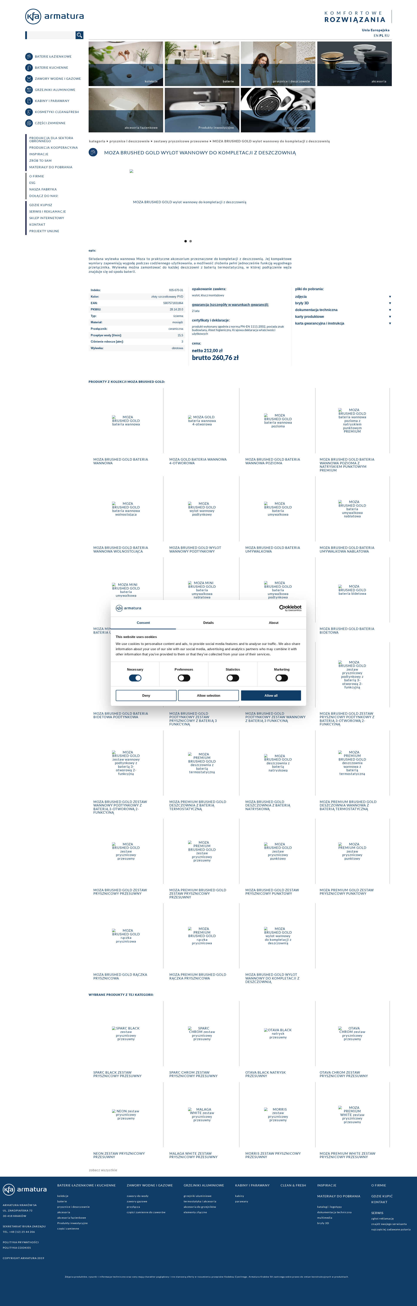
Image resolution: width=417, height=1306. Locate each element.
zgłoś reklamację (382, 1218)
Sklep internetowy (46, 218)
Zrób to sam (40, 160)
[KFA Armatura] (54, 23)
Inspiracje (38, 154)
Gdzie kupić (382, 1196)
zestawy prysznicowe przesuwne (181, 141)
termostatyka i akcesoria (200, 1201)
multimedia (324, 1217)
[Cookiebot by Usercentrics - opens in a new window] (282, 608)
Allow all (271, 695)
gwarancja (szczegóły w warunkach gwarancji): (230, 305)
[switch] (184, 678)
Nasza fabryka (43, 189)
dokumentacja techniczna (334, 1212)
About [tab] (273, 623)
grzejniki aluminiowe (198, 1196)
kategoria (97, 141)
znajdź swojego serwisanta (389, 1224)
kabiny (239, 1196)
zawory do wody (138, 1196)
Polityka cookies (17, 1247)
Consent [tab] (143, 623)
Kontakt (37, 224)
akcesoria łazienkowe (71, 1217)
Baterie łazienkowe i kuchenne (86, 1185)
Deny (146, 695)
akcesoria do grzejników (200, 1206)
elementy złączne (195, 1212)
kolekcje (62, 1196)
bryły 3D (323, 1223)
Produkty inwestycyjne (72, 1223)
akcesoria (63, 1212)
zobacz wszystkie (103, 1170)
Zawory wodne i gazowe (150, 1185)
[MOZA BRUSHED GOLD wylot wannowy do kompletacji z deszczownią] (188, 201)
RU (387, 35)
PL (381, 35)
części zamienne (68, 1228)
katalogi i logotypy (329, 1206)
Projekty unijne (44, 231)
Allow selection (208, 695)
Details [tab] (208, 623)
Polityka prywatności (21, 1242)
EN (376, 35)
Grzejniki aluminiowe (204, 1185)
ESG (32, 182)
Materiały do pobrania (51, 167)
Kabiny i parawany (252, 1185)
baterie (62, 1201)
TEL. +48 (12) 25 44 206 (19, 1231)
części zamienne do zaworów (146, 1212)
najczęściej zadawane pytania (391, 1229)
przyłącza (133, 1206)
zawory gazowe (137, 1201)
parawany (241, 1201)
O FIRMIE (36, 176)
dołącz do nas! (43, 195)
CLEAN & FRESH (293, 1185)
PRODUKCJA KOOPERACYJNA (53, 147)
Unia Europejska (376, 30)
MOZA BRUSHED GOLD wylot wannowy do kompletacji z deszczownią (271, 141)
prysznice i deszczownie (129, 141)
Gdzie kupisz (40, 205)
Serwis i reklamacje (47, 211)
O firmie (378, 1185)
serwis (377, 1213)
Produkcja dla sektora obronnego (51, 140)
